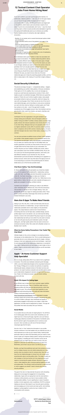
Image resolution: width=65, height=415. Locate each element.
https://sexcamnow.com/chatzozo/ (23, 295)
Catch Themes (44, 411)
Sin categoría (17, 393)
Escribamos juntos (32, 2)
